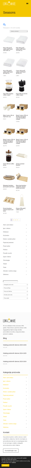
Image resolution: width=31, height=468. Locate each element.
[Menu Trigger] (27, 3)
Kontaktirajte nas (11, 450)
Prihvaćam (5, 465)
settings (14, 462)
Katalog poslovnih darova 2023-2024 (14, 361)
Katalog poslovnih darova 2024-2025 (14, 353)
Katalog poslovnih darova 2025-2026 (14, 345)
